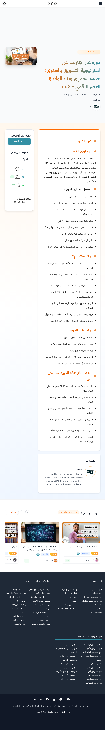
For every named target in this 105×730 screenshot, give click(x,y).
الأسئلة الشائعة (32, 706)
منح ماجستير (97, 589)
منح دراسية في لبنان (69, 660)
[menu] (100, 3)
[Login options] (4, 3)
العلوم (23, 612)
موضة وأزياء (21, 601)
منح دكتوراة (97, 593)
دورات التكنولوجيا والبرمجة (40, 604)
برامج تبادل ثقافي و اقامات (67, 608)
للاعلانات (73, 706)
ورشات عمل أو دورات (69, 589)
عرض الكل (13, 512)
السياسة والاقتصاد (19, 616)
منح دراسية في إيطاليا (69, 663)
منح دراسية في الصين (94, 679)
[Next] (22, 512)
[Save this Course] (78, 553)
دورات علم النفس (43, 608)
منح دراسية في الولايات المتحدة (91, 644)
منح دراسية (97, 608)
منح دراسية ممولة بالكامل (92, 601)
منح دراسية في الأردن (94, 648)
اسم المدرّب (96, 100)
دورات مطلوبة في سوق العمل (39, 589)
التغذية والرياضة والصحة (40, 623)
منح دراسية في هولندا (94, 682)
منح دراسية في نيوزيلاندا (68, 679)
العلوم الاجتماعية (19, 620)
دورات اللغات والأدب (42, 593)
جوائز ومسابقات (96, 612)
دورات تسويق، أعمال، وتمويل (15, 593)
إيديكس (87, 106)
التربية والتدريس (44, 620)
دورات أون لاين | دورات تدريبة (38, 581)
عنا (80, 706)
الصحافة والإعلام (19, 589)
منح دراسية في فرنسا (69, 667)
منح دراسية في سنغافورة (68, 656)
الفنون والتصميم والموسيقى (40, 597)
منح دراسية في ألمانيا (95, 671)
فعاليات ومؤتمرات (70, 593)
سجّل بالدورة (19, 141)
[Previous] (27, 512)
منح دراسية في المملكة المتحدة (91, 652)
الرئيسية (87, 706)
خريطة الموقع (18, 706)
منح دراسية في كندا (95, 663)
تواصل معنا (46, 706)
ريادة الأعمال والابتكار (18, 604)
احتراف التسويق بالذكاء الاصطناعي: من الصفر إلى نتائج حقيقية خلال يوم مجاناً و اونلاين (40, 548)
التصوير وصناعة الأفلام (41, 601)
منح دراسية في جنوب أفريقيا (66, 671)
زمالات (74, 601)
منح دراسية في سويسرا (68, 644)
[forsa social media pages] (68, 699)
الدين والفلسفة (20, 623)
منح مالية (98, 604)
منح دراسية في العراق (69, 675)
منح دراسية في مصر (94, 667)
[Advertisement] (52, 724)
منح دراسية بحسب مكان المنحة (90, 636)
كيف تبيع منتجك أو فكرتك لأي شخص (84, 546)
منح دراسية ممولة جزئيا (93, 597)
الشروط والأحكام (60, 706)
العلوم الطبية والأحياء (17, 597)
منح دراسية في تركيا (95, 675)
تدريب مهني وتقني (70, 604)
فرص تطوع (72, 597)
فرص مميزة (97, 581)
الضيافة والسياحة (19, 608)
